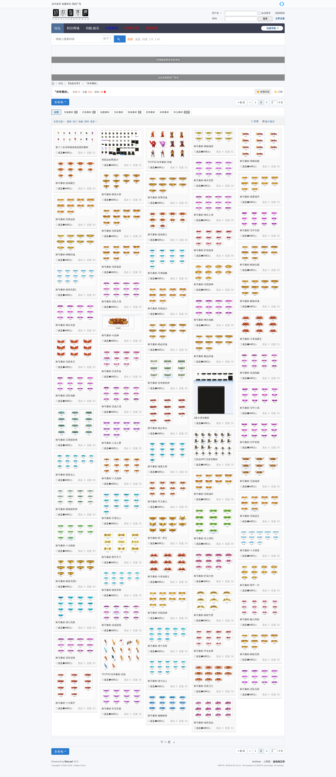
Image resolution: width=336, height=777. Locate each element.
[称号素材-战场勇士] (167, 221)
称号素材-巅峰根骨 (157, 715)
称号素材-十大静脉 (65, 545)
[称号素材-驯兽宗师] (121, 578)
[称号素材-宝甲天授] (259, 218)
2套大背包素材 (201, 417)
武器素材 (88, 112)
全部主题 (58, 121)
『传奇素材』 (92, 83)
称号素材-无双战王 (249, 516)
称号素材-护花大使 (203, 576)
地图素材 (104, 112)
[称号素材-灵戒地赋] (259, 360)
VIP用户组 (131, 28)
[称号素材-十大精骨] (259, 538)
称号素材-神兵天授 (65, 325)
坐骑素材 (164, 112)
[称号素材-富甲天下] (121, 542)
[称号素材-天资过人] (121, 503)
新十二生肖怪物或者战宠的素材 (72, 147)
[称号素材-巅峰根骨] (167, 703)
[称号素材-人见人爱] (121, 429)
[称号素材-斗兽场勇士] (167, 562)
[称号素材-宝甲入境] (259, 395)
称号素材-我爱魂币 (249, 196)
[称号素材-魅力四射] (259, 607)
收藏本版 (265, 91)
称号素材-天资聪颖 (157, 273)
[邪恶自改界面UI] (121, 143)
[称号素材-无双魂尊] (121, 217)
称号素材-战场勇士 (157, 234)
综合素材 (181, 112)
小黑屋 (266, 761)
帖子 (106, 38)
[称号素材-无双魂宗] (121, 253)
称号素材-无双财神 (203, 284)
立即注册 (280, 18)
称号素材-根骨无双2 (66, 581)
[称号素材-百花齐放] (121, 358)
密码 (214, 18)
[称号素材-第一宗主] (167, 524)
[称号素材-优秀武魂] (167, 185)
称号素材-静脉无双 (249, 654)
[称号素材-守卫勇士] (167, 489)
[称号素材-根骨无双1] (75, 277)
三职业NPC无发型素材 (206, 459)
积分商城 (73, 28)
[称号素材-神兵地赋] (213, 307)
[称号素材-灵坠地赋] (75, 383)
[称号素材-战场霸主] (75, 170)
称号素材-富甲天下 (111, 557)
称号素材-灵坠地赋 (65, 395)
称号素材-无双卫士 (203, 686)
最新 (69, 121)
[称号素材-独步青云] (167, 410)
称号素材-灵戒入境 (111, 406)
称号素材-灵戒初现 (111, 625)
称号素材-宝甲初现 (249, 442)
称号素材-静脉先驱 (249, 264)
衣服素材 (70, 112)
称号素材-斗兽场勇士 (159, 576)
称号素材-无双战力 (157, 308)
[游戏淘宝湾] (70, 14)
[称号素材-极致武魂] (259, 287)
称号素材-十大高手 (65, 703)
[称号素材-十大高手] (75, 685)
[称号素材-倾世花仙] (213, 709)
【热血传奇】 (74, 83)
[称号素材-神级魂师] (213, 136)
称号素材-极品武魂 (203, 356)
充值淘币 (151, 28)
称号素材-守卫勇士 (157, 501)
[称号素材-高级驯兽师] (75, 496)
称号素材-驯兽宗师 (111, 590)
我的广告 (76, 4)
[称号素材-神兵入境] (213, 202)
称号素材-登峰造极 (249, 161)
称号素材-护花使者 (203, 250)
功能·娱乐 (92, 28)
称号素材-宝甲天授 (249, 230)
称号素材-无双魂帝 (203, 494)
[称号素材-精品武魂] (167, 331)
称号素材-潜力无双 (157, 646)
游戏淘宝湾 (52, 83)
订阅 (280, 91)
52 (140, 165)
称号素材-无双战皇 (65, 219)
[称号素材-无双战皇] (75, 206)
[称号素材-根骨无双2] (75, 568)
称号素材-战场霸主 (65, 183)
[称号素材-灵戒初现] (121, 612)
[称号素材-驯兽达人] (75, 462)
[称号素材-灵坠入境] (121, 289)
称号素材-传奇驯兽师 (159, 383)
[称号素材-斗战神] (121, 323)
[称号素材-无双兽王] (75, 348)
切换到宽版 (282, 4)
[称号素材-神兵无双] (213, 168)
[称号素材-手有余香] (213, 638)
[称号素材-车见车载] (121, 696)
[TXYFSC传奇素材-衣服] (167, 144)
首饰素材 (150, 112)
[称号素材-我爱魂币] (259, 184)
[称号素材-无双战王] (259, 503)
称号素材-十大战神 (111, 478)
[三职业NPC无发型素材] (213, 443)
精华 (86, 121)
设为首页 (56, 4)
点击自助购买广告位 (168, 77)
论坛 (57, 28)
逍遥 (138, 39)
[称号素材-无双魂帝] (213, 481)
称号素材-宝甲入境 (249, 408)
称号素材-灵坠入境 (111, 301)
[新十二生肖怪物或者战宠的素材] (75, 137)
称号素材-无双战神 (157, 612)
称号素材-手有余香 (203, 651)
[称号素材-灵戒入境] (121, 394)
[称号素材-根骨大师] (121, 182)
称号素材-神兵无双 (203, 180)
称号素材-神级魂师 (203, 146)
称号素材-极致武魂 (249, 301)
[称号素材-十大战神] (121, 465)
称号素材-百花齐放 (111, 371)
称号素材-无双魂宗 (111, 266)
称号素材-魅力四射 (249, 619)
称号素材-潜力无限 (65, 622)
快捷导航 (271, 28)
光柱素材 (118, 112)
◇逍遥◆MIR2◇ (64, 152)
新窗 (256, 121)
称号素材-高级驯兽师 (66, 509)
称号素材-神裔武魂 (65, 254)
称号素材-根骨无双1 (66, 289)
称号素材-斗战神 (110, 335)
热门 (75, 121)
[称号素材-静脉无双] (259, 642)
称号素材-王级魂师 (249, 481)
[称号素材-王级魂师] (259, 466)
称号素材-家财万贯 (203, 615)
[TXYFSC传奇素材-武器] (121, 655)
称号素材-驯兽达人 (65, 474)
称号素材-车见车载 (111, 708)
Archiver (256, 761)
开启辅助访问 (277, 2)
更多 (92, 121)
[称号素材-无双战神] (167, 599)
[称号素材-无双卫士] (213, 673)
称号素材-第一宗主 (157, 538)
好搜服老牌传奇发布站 (168, 59)
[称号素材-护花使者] (213, 237)
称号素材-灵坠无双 (249, 689)
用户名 (215, 13)
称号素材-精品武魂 (157, 344)
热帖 (81, 121)
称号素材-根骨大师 (111, 194)
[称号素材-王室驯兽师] (75, 422)
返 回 (242, 102)
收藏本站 (66, 4)
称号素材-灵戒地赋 (249, 372)
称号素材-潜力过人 (157, 681)
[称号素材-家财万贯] (213, 600)
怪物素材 (134, 112)
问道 (145, 39)
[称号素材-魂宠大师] (167, 452)
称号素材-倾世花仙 (203, 722)
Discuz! (69, 761)
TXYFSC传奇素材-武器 (114, 674)
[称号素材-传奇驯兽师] (167, 368)
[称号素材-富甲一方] (259, 572)
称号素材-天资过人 (111, 518)
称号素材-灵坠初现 (65, 657)
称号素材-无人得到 (203, 538)
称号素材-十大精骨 (249, 550)
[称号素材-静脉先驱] (259, 252)
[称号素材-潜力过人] (167, 668)
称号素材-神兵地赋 (203, 319)
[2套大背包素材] (213, 392)
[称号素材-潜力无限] (75, 607)
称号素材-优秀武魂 (157, 197)
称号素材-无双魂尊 (111, 230)
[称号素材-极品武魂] (213, 343)
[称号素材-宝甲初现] (259, 429)
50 (278, 166)
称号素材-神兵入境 (203, 214)
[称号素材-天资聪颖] (167, 258)
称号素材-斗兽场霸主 (251, 339)
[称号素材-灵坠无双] (259, 676)
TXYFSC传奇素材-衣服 (160, 162)
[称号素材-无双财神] (213, 272)
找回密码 (280, 13)
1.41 (157, 39)
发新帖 (59, 102)
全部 (56, 112)
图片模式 (270, 121)
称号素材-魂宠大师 (157, 466)
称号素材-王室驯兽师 (66, 439)
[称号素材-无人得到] (213, 521)
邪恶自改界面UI (110, 159)
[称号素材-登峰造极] (259, 143)
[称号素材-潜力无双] (167, 634)
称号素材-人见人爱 (111, 443)
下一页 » (168, 742)
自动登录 (266, 13)
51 (94, 152)
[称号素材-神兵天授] (75, 312)
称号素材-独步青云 (157, 428)
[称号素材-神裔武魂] (75, 242)
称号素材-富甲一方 (249, 585)
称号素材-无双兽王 (65, 361)
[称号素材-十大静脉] (75, 532)
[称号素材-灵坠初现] (75, 645)
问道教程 (112, 28)
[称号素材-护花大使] (213, 562)
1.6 (151, 39)
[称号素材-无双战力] (167, 296)
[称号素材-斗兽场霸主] (259, 325)
